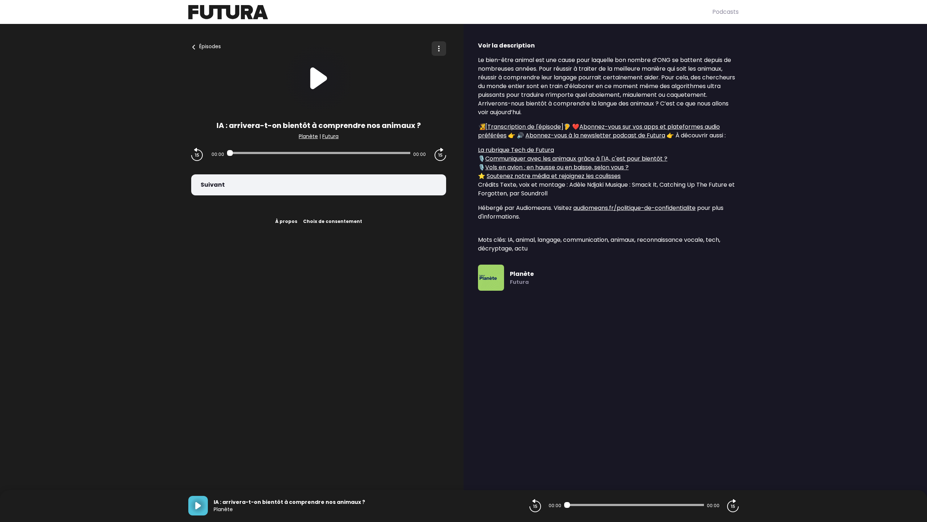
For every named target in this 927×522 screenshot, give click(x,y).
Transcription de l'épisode (524, 127)
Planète (308, 136)
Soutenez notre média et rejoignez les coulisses (554, 176)
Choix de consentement (332, 221)
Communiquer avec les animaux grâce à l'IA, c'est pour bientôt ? (576, 158)
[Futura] (450, 12)
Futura (330, 136)
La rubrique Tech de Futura (516, 150)
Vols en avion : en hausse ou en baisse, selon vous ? (557, 167)
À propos (286, 221)
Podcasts (725, 12)
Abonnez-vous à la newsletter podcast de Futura (595, 135)
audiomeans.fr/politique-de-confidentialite (634, 208)
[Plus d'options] (439, 48)
